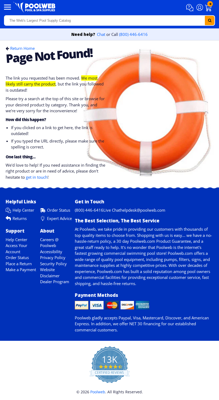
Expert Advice (59, 218)
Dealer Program (54, 281)
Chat (101, 34)
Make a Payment (21, 269)
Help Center (23, 210)
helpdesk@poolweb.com (142, 210)
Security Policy (53, 263)
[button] (190, 7)
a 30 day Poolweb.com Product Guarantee (152, 241)
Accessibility (51, 251)
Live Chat (111, 210)
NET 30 (135, 323)
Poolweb (97, 391)
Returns (20, 218)
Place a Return (19, 263)
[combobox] (109, 20)
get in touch (37, 177)
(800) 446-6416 (133, 34)
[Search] (209, 20)
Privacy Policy (52, 257)
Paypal (125, 317)
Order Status (58, 210)
